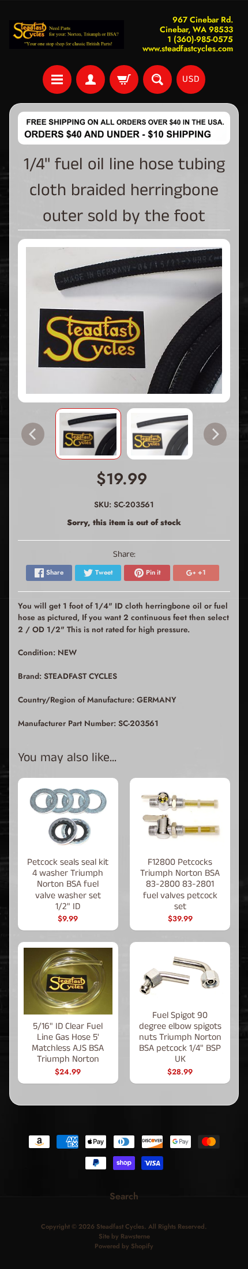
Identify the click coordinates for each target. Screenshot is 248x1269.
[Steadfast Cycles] (66, 34)
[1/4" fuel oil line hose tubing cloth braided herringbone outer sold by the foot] (88, 433)
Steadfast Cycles (120, 1226)
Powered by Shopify (124, 1246)
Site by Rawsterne (124, 1236)
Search (124, 1196)
